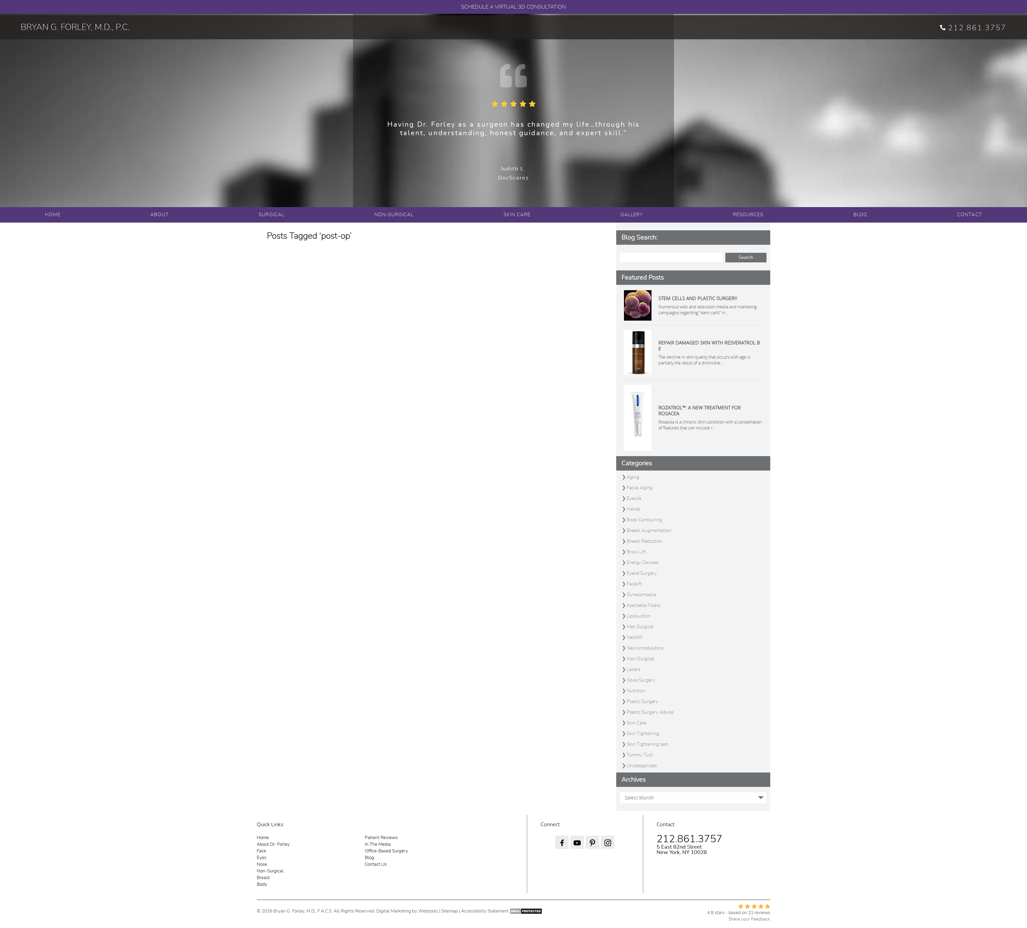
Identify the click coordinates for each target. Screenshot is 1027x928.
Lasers (633, 669)
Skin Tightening (643, 733)
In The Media (378, 844)
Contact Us (376, 864)
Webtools (428, 911)
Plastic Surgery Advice (650, 712)
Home (263, 837)
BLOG (860, 214)
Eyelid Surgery (642, 573)
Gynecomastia (641, 594)
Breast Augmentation (649, 530)
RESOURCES (748, 214)
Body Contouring (644, 520)
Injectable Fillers (643, 605)
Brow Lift (636, 552)
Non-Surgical (640, 659)
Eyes (261, 857)
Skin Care (636, 723)
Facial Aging (639, 488)
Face (261, 851)
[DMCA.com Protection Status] (526, 911)
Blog (369, 857)
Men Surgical (640, 626)
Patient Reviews (381, 837)
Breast (263, 877)
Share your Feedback (749, 919)
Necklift (634, 637)
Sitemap (449, 911)
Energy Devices (642, 562)
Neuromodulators (645, 648)
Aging (633, 477)
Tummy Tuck (640, 755)
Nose (262, 864)
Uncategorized (642, 765)
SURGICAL (271, 214)
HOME (52, 214)
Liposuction (639, 616)
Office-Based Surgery (386, 851)
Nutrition (636, 691)
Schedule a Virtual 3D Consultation (513, 7)
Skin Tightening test (647, 744)
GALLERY (631, 214)
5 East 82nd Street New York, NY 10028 (682, 849)
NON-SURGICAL (394, 214)
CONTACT (969, 214)
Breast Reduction (644, 541)
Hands (634, 509)
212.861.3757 (977, 28)
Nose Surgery (641, 680)
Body (262, 884)
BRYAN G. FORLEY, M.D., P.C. (75, 27)
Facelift (634, 584)
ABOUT (159, 214)
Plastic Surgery (642, 701)
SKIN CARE (517, 214)
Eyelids (634, 498)
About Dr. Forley (273, 844)
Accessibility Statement (485, 911)
